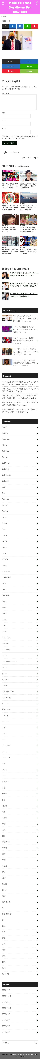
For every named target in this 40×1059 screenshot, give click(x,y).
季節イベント (7, 842)
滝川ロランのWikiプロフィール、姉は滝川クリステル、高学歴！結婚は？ (24, 284)
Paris (4, 601)
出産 (3, 812)
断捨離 (4, 884)
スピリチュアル (8, 691)
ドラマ (4, 727)
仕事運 (4, 794)
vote (3, 625)
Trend (4, 619)
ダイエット (6, 709)
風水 (3, 968)
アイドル (5, 643)
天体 (3, 830)
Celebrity (5, 469)
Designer (5, 499)
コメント (5, 93)
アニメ (4, 655)
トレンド (5, 721)
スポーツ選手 (7, 697)
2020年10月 (6, 1008)
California (5, 463)
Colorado (5, 481)
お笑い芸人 (6, 637)
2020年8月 (6, 1020)
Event (4, 517)
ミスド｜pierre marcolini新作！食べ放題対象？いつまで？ (24, 340)
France (4, 535)
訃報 (3, 932)
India (4, 553)
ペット (4, 764)
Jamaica (5, 559)
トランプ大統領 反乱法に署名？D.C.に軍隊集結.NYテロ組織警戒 (24, 329)
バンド (4, 739)
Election (5, 505)
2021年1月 (6, 990)
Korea (4, 565)
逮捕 (3, 938)
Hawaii (4, 547)
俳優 (3, 800)
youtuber (5, 631)
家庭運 (4, 848)
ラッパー (5, 782)
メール (4, 121)
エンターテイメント (9, 661)
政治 (3, 878)
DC (3, 493)
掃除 (3, 872)
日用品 (4, 890)
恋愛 (3, 860)
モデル (4, 776)
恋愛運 (4, 866)
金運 (3, 944)
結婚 (3, 926)
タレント (5, 703)
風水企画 (5, 974)
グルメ (4, 673)
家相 (3, 854)
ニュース (5, 734)
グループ (5, 679)
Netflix (4, 589)
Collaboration (7, 475)
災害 (3, 908)
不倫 (3, 788)
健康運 (4, 806)
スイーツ (5, 685)
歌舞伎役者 (6, 902)
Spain (4, 613)
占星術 (4, 818)
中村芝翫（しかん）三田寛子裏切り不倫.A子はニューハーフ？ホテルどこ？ (24, 351)
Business (5, 457)
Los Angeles (6, 577)
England (5, 511)
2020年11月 (6, 1002)
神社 (3, 920)
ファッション (7, 746)
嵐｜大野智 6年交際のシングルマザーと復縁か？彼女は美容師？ (23, 295)
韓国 (3, 962)
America (5, 433)
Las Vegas (6, 571)
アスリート (6, 649)
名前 (3, 113)
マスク (4, 770)
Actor (4, 427)
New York (5, 595)
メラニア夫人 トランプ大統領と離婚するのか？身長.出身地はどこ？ (24, 362)
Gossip (4, 541)
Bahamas (5, 451)
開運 (3, 950)
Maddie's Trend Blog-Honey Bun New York (20, 7)
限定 (3, 956)
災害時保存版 (7, 914)
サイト (4, 128)
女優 (3, 836)
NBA (4, 583)
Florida (4, 523)
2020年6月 (6, 1032)
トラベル (5, 715)
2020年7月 (6, 1026)
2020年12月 (6, 996)
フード (4, 752)
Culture (4, 487)
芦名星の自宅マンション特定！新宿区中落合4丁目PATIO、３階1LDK (24, 274)
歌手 (3, 896)
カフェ (4, 667)
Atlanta (4, 445)
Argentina (5, 439)
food (3, 529)
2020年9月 (6, 1014)
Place (4, 607)
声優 (3, 824)
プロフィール (7, 758)
